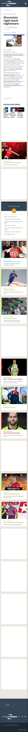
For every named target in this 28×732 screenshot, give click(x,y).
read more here (14, 77)
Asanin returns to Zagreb (10, 225)
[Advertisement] (14, 127)
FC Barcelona (16, 59)
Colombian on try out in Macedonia (12, 231)
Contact (7, 704)
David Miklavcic (19, 81)
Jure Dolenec (11, 62)
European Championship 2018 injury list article (13, 84)
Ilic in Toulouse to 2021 (9, 234)
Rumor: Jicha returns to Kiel (10, 216)
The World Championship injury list (12, 219)
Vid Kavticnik (11, 81)
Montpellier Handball (9, 75)
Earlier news (8, 10)
